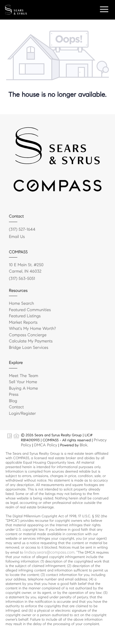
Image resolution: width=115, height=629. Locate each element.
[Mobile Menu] (103, 9)
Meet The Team (23, 375)
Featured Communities (30, 310)
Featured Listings (25, 316)
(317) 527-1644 (22, 229)
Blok (83, 444)
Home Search (21, 303)
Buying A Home (23, 388)
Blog (13, 401)
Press (13, 394)
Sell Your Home (23, 382)
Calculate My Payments (30, 341)
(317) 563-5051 (22, 278)
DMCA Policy (45, 444)
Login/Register (22, 413)
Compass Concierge (28, 335)
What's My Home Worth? (32, 328)
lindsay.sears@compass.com (49, 552)
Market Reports (23, 322)
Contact (16, 407)
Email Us (17, 236)
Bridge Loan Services (28, 347)
